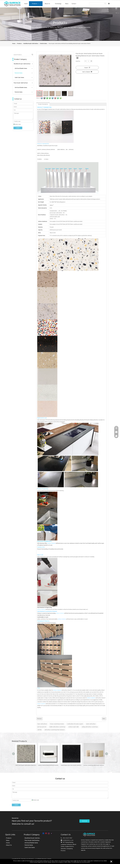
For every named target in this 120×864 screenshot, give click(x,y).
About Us (9, 845)
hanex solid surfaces (42, 724)
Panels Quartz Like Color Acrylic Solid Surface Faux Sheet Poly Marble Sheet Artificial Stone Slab (26, 765)
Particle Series (18, 73)
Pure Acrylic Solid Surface (21, 83)
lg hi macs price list (41, 727)
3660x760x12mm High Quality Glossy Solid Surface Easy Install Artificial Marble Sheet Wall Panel (72, 765)
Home (8, 843)
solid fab (39, 730)
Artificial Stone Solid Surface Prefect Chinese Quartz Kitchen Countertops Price (94, 765)
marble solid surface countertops (57, 727)
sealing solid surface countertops (90, 727)
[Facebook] (43, 833)
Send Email (84, 821)
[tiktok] (51, 833)
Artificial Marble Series (21, 68)
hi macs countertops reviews (57, 724)
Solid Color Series (19, 77)
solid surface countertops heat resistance (54, 730)
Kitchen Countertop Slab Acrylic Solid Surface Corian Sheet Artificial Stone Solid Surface (49, 765)
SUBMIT (18, 128)
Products (8, 838)
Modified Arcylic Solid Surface (22, 64)
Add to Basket (86, 72)
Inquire (86, 67)
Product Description (43, 104)
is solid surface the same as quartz (75, 724)
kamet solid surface (91, 724)
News (7, 840)
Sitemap (49, 859)
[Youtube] (46, 833)
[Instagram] (49, 833)
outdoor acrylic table (73, 727)
